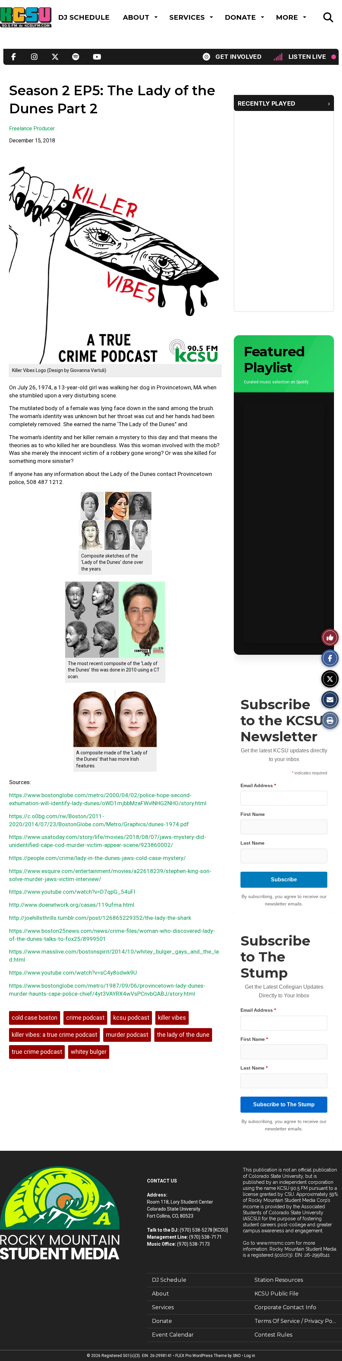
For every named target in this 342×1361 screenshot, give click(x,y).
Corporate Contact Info (285, 1307)
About (136, 17)
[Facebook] (13, 57)
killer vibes (172, 1017)
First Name (252, 814)
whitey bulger (89, 1051)
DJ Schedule (84, 17)
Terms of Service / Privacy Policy (297, 1321)
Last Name (252, 843)
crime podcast (85, 1017)
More (287, 17)
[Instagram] (34, 57)
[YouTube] (96, 57)
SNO (237, 1355)
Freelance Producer (32, 128)
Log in (249, 1355)
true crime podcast (37, 1051)
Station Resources (278, 1280)
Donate (240, 17)
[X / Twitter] (55, 57)
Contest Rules (273, 1335)
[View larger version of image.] (115, 258)
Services (187, 17)
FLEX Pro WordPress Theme (201, 1355)
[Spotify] (75, 57)
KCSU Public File (276, 1293)
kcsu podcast (131, 1017)
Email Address (258, 785)
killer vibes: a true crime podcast (54, 1034)
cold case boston (34, 1017)
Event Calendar (173, 1335)
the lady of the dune (183, 1034)
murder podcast (127, 1034)
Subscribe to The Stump (284, 1104)
